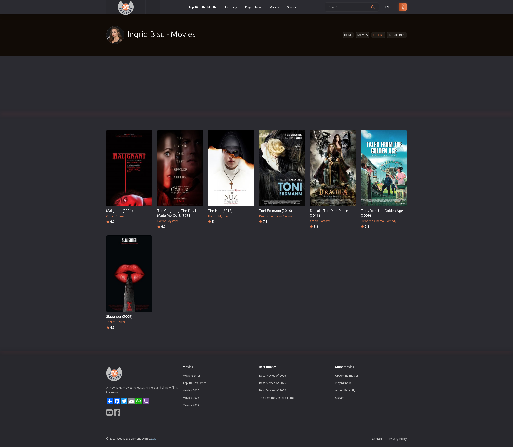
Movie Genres (192, 375)
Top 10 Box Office (194, 383)
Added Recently (345, 390)
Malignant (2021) (119, 211)
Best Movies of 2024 (272, 390)
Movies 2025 (191, 398)
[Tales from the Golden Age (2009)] (384, 168)
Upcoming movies (347, 375)
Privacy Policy (398, 439)
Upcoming (230, 7)
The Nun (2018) (220, 211)
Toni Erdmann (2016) (275, 211)
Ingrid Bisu (396, 35)
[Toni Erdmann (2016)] (282, 168)
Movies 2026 (191, 390)
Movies (274, 7)
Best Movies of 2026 (272, 375)
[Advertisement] (256, 86)
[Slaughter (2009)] (129, 273)
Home (348, 35)
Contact (377, 439)
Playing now (343, 383)
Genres (291, 7)
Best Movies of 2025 (272, 383)
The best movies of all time (276, 398)
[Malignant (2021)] (129, 168)
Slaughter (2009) (119, 316)
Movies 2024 (191, 405)
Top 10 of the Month (202, 7)
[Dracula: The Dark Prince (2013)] (333, 168)
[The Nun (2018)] (231, 168)
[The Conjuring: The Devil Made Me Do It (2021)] (180, 168)
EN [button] (387, 7)
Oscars (339, 398)
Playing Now (253, 7)
